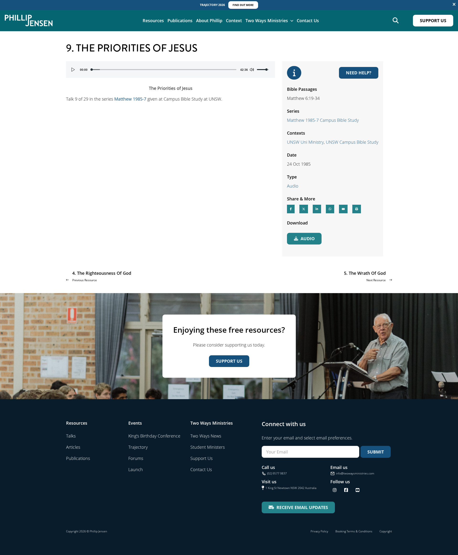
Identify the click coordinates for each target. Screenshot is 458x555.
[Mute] (252, 69)
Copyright (386, 531)
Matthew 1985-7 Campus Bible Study (323, 120)
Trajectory (138, 447)
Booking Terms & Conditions (353, 531)
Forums (135, 458)
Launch (135, 469)
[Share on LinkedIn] (317, 209)
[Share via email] (343, 209)
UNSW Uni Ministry (305, 142)
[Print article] (356, 209)
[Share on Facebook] (291, 209)
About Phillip (209, 20)
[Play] (73, 69)
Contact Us (308, 20)
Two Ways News (205, 436)
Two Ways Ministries (266, 20)
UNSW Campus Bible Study (352, 142)
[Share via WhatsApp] (330, 209)
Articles (73, 447)
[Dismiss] (454, 4)
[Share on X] (303, 209)
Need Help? (358, 73)
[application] (170, 69)
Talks (71, 436)
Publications (180, 20)
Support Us (433, 20)
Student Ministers (207, 447)
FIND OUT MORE (243, 5)
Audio (292, 186)
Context (234, 20)
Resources (153, 20)
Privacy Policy (319, 531)
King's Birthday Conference (154, 436)
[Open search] (395, 20)
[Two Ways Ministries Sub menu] (291, 20)
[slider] (163, 69)
